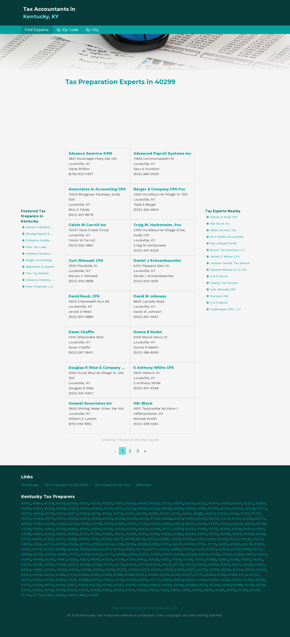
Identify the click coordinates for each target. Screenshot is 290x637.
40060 (62, 570)
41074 (48, 580)
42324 (237, 570)
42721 (108, 564)
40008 (153, 559)
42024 (49, 575)
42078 (94, 585)
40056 (222, 539)
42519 (179, 570)
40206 (247, 519)
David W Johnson (150, 296)
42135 (48, 590)
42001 (178, 503)
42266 (61, 564)
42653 (176, 549)
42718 (49, 513)
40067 (95, 559)
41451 (71, 585)
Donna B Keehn (148, 332)
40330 (141, 513)
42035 (106, 585)
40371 (187, 575)
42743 (188, 539)
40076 (247, 544)
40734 (95, 580)
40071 (60, 539)
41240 (131, 529)
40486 (83, 580)
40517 (72, 513)
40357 (141, 575)
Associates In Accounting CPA (97, 189)
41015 (154, 519)
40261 (219, 590)
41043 (246, 559)
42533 (213, 564)
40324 (225, 508)
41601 (174, 590)
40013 (249, 570)
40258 (202, 524)
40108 (96, 524)
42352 (155, 554)
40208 (260, 534)
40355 (153, 575)
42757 (84, 544)
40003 (93, 595)
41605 (235, 544)
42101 (237, 503)
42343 (96, 549)
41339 (48, 549)
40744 (73, 524)
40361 (84, 529)
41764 (26, 595)
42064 (96, 529)
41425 (71, 580)
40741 (165, 513)
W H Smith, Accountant (227, 236)
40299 (72, 503)
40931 (190, 580)
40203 (213, 508)
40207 (143, 503)
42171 (166, 529)
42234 (131, 564)
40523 (108, 580)
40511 (60, 519)
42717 (153, 549)
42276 (49, 524)
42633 (178, 524)
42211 (83, 534)
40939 (213, 580)
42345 (190, 529)
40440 (248, 580)
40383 (198, 513)
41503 (84, 549)
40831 (248, 529)
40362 (95, 575)
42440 (49, 570)
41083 (106, 575)
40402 (97, 554)
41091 (85, 524)
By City (92, 29)
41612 (141, 559)
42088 (238, 585)
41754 (254, 590)
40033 (201, 519)
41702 (74, 554)
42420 (130, 503)
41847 (71, 595)
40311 (142, 534)
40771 (155, 580)
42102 (165, 559)
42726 (178, 564)
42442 (248, 564)
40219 (189, 503)
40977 (118, 539)
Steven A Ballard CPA (40, 227)
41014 (236, 580)
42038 (73, 544)
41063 (201, 580)
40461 (26, 559)
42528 (84, 564)
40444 (190, 534)
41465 (202, 529)
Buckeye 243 (219, 296)
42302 (225, 564)
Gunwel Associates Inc (90, 403)
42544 (201, 564)
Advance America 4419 (90, 153)
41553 (199, 559)
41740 (243, 590)
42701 (166, 503)
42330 (167, 524)
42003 (73, 508)
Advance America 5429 (40, 253)
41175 (211, 544)
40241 (154, 508)
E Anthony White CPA (154, 367)
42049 (142, 585)
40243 (84, 513)
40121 (257, 549)
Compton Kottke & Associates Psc (40, 240)
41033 (26, 585)
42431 (61, 513)
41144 (199, 539)
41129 (119, 544)
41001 (189, 519)
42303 (49, 508)
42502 (168, 570)
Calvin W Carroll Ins (87, 224)
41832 (60, 595)
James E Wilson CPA (224, 256)
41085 (118, 575)
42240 (261, 503)
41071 (224, 519)
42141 (186, 513)
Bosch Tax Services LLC (227, 250)
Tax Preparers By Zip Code (66, 485)
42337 (190, 570)
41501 (37, 508)
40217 (152, 539)
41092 (246, 549)
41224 (234, 539)
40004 (249, 508)
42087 (226, 585)
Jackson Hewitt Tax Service (230, 263)
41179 (213, 529)
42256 (179, 554)
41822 (259, 544)
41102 (236, 519)
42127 (25, 539)
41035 (237, 534)
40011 (189, 564)
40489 (121, 554)
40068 (60, 549)
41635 (196, 590)
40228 (238, 524)
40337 (26, 580)
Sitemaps (143, 485)
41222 (254, 575)
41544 (141, 590)
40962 (72, 529)
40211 (108, 508)
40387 (260, 580)
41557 (152, 590)
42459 (86, 570)
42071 (85, 508)
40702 (49, 544)
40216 (60, 503)
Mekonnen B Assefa (40, 266)
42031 (261, 554)
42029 (166, 534)
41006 (225, 580)
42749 (119, 559)
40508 (178, 529)
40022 (98, 570)
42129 (260, 585)
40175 (37, 549)
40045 (177, 544)
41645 (208, 590)
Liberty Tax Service (224, 283)
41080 (211, 559)
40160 (37, 519)
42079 (202, 585)
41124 (71, 575)
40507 (210, 513)
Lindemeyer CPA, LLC (225, 309)
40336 (131, 534)
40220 (107, 503)
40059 (225, 529)
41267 (37, 580)
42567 (37, 570)
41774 (37, 595)
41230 (108, 529)
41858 (72, 539)
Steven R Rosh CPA (224, 217)
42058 (190, 585)
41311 (107, 549)
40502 (237, 508)
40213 (261, 508)
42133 (25, 590)
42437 (49, 534)
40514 (143, 529)
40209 (189, 544)
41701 (256, 513)
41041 (259, 529)
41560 (163, 590)
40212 (213, 534)
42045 (38, 554)
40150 (257, 559)
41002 (250, 554)
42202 (49, 564)
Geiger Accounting (39, 260)
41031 (131, 524)
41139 (94, 539)
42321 (25, 575)
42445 (119, 529)
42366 (234, 559)
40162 (117, 549)
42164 (37, 524)
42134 (190, 524)
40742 (120, 580)
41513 (129, 590)
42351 (210, 539)
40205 (120, 519)
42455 (188, 559)
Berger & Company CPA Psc (159, 189)
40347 (175, 575)
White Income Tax (223, 230)
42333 (214, 570)
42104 (143, 519)
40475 (213, 503)
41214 (243, 575)
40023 (223, 549)
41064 (60, 580)
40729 (215, 554)
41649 (83, 539)
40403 (84, 519)
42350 (133, 570)
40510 (143, 580)
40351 (153, 513)
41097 (202, 534)
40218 (49, 503)
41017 (83, 503)
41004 (227, 554)
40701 (26, 513)
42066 (61, 508)
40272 (260, 519)
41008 (26, 534)
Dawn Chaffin (81, 332)
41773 (109, 554)
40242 (108, 544)
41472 (48, 539)
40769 (155, 529)
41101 (176, 513)
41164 (37, 544)
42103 (108, 524)
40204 (225, 524)
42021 (83, 590)
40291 (129, 513)
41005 (26, 529)
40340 (209, 575)
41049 (199, 549)
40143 (141, 539)
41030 (164, 549)
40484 (107, 534)
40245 (108, 519)
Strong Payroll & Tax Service (40, 233)
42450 (72, 534)
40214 (130, 508)
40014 (49, 519)
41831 (48, 595)
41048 (248, 534)
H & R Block (218, 276)
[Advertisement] (191, 12)
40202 (249, 503)
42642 (38, 534)
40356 (26, 508)
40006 (107, 559)
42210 (26, 564)
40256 (214, 585)
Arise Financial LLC (39, 286)
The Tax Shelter (37, 273)
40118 (129, 539)
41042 (26, 503)
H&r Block (143, 403)
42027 (72, 590)
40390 (142, 544)
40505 (97, 508)
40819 (166, 580)
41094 (37, 529)
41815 (132, 554)
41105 (164, 575)
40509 (225, 503)
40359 (50, 554)
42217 (166, 564)
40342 (61, 524)
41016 (234, 549)
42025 (222, 513)
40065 (178, 508)
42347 (96, 544)
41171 (198, 575)
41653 (49, 529)
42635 (74, 570)
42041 (118, 585)
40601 (37, 503)
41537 (83, 559)
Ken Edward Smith (223, 243)
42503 (213, 519)
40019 (61, 544)
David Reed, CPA (84, 296)
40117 (144, 570)
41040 (188, 549)
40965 (120, 524)
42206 (37, 564)
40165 (96, 519)
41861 (81, 595)
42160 (82, 585)
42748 (61, 529)
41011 (119, 508)
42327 (143, 554)
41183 (221, 575)
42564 (26, 570)
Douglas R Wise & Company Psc (98, 367)
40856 (26, 554)
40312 (165, 544)
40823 (178, 580)
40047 (26, 524)
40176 (60, 590)
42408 (72, 549)
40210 (119, 534)
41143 (106, 513)
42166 (60, 575)
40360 (106, 539)
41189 (232, 575)
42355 (72, 559)
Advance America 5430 (40, 280)
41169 (200, 544)
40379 (49, 585)
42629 (26, 544)
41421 (60, 585)
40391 (201, 508)
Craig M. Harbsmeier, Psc (158, 224)
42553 (129, 549)
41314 (130, 559)
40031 (26, 519)
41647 (61, 559)
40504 (142, 508)
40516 (131, 580)
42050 (154, 585)
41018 (95, 513)
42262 (238, 554)
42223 (155, 564)
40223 (95, 503)
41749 (130, 544)
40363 (83, 575)
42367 (222, 559)
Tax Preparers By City (112, 485)
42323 (261, 570)
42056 (178, 585)
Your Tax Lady (36, 247)
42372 (121, 570)
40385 (50, 559)
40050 (223, 544)
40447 (167, 554)
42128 (249, 585)
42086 (164, 539)
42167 (60, 534)
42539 (236, 529)
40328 (95, 590)
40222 (201, 503)
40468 (38, 559)
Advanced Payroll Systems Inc (162, 153)
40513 (249, 524)
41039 (37, 585)
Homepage (30, 485)
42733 (143, 564)
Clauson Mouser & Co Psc (228, 269)
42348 (62, 554)
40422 (166, 508)
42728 (261, 524)
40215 (178, 519)
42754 (143, 524)
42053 (203, 554)
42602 (37, 539)
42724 (141, 549)
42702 (202, 570)
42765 (95, 534)
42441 (260, 564)
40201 (37, 590)
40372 (211, 549)
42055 (167, 585)
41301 (25, 549)
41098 (129, 575)
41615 (185, 590)
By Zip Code (67, 29)
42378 (109, 570)
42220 (176, 539)
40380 (178, 534)
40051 (226, 570)
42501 (190, 508)
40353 (38, 513)
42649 (156, 570)
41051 (244, 513)
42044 (130, 585)
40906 (166, 519)
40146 (96, 564)
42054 (191, 554)
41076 (155, 524)
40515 (72, 519)
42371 (236, 564)
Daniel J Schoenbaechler (157, 260)
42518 (37, 575)
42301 (119, 503)
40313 (231, 590)
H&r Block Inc (220, 223)
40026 (246, 539)
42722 (119, 564)
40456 (225, 534)
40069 (154, 534)
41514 (176, 559)
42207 (73, 564)
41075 (118, 513)
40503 (154, 503)
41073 (257, 539)
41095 (85, 554)
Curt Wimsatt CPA (86, 260)
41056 (233, 513)
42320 (213, 524)
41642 (106, 590)
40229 (132, 519)
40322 (118, 590)
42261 (154, 544)
